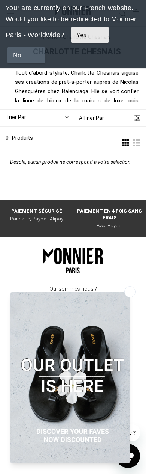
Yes (81, 35)
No (17, 55)
